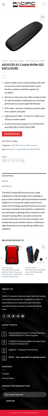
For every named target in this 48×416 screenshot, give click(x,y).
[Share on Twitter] (13, 160)
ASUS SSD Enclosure (35, 61)
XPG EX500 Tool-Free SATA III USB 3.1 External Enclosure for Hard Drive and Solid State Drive (12, 273)
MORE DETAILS (12, 134)
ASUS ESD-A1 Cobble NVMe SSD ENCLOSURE (22, 149)
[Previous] (2, 263)
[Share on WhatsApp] (4, 160)
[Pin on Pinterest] (23, 160)
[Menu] (3, 4)
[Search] (44, 4)
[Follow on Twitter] (13, 316)
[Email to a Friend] (18, 160)
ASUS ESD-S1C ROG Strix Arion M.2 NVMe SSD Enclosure (35, 272)
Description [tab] (7, 176)
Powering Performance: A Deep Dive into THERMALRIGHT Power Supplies (27, 334)
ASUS (4, 156)
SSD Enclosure (17, 61)
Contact (5, 373)
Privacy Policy (8, 378)
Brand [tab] (5, 181)
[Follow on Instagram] (9, 316)
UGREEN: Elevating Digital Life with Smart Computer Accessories (27, 342)
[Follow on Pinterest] (23, 316)
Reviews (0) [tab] (7, 186)
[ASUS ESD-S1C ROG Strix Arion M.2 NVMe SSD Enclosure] (35, 255)
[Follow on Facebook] (4, 316)
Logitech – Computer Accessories (23, 349)
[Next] (46, 263)
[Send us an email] (18, 316)
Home (4, 61)
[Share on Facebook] (9, 160)
